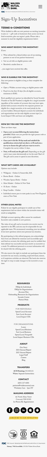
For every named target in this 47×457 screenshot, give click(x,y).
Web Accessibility (17, 446)
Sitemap (9, 446)
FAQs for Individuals (23, 287)
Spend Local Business (23, 329)
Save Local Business (23, 332)
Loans (23, 327)
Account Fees (23, 292)
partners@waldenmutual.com (23, 385)
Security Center (23, 297)
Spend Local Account (23, 311)
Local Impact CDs (23, 317)
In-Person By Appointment (23, 402)
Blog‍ (23, 360)
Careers (23, 357)
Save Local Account (23, 314)
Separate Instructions (26, 373)
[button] (40, 7)
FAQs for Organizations (24, 289)
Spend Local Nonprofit (23, 334)
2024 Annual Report (23, 350)
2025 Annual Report (23, 352)
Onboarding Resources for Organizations (23, 294)
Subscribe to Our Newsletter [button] (24, 418)
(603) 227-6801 (23, 383)
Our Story (23, 347)
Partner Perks (23, 299)
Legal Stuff (23, 355)
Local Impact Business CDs (23, 337)
